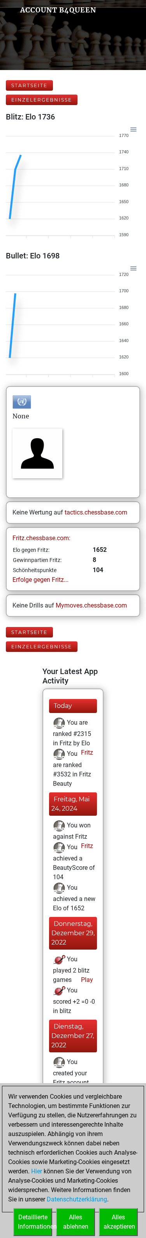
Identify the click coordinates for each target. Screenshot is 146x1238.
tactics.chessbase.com (96, 512)
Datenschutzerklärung (77, 1199)
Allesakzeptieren (119, 1221)
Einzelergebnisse (41, 100)
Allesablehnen (75, 1221)
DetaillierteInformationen (35, 1221)
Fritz (86, 752)
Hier (36, 1171)
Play (86, 979)
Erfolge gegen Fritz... (40, 579)
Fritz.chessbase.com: (41, 538)
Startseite (29, 85)
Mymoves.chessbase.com (91, 605)
